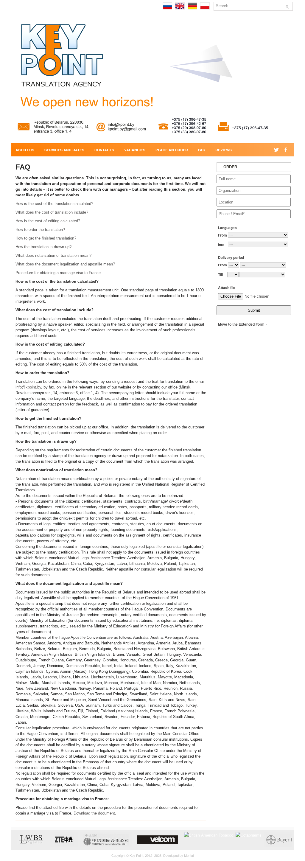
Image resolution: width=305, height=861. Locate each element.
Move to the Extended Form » (242, 324)
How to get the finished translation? (45, 238)
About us (24, 150)
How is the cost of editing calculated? (47, 221)
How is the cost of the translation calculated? (54, 203)
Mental (189, 855)
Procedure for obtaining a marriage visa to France (58, 273)
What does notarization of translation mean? (53, 255)
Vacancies (134, 150)
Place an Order (171, 150)
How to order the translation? (40, 229)
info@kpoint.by (28, 387)
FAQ (201, 150)
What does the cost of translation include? (51, 212)
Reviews (223, 150)
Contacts (104, 150)
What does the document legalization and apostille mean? (65, 264)
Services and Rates (64, 150)
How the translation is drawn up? (43, 247)
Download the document (94, 813)
